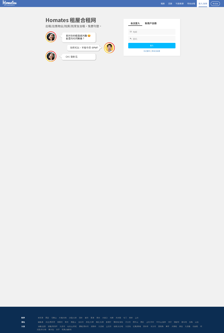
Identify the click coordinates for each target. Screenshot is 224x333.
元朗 (111, 317)
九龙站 (128, 326)
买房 (170, 3)
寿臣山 (73, 322)
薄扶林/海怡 (118, 322)
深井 (80, 317)
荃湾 (86, 317)
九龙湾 (62, 326)
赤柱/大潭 (90, 322)
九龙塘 (187, 326)
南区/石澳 (100, 322)
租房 (163, 3)
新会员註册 (156, 51)
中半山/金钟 (161, 322)
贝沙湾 (128, 322)
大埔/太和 (63, 317)
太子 (58, 329)
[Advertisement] (112, 70)
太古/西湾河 (50, 322)
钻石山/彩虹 (72, 326)
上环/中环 (150, 322)
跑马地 (184, 322)
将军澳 (40, 317)
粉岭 (131, 317)
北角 (191, 322)
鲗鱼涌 (40, 322)
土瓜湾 (108, 326)
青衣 (98, 317)
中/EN (215, 3)
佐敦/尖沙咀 (118, 326)
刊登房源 (180, 3)
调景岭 (93, 326)
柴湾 (66, 322)
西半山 (135, 322)
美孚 (167, 326)
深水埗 (145, 326)
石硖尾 (195, 326)
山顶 (196, 322)
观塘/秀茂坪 (52, 326)
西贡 (47, 317)
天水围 (118, 317)
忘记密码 (147, 51)
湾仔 (170, 322)
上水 (136, 317)
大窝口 (105, 317)
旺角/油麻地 (66, 329)
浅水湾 (81, 322)
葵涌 (92, 317)
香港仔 (108, 322)
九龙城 (101, 326)
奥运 (181, 326)
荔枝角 (160, 326)
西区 (142, 322)
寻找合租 (191, 3)
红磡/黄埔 (137, 326)
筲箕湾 (60, 322)
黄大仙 (51, 329)
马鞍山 (54, 317)
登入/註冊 (203, 3)
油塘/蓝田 (42, 326)
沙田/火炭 (73, 317)
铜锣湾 (176, 322)
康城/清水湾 (84, 326)
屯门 (125, 317)
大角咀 (174, 326)
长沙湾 (153, 326)
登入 (152, 45)
